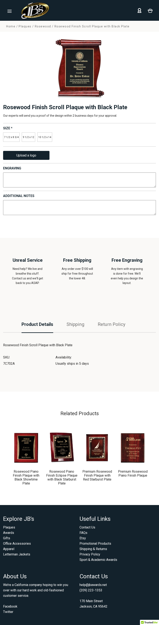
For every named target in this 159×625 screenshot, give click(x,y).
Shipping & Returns (93, 549)
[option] (79, 68)
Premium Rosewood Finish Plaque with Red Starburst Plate (97, 475)
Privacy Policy (90, 554)
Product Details (37, 324)
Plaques (9, 527)
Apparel (8, 549)
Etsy (83, 538)
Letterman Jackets (16, 554)
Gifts (6, 538)
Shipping (75, 324)
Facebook (10, 606)
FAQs (83, 533)
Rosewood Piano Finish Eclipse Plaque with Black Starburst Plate (61, 477)
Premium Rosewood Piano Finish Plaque (133, 473)
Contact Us (87, 527)
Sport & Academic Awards (98, 560)
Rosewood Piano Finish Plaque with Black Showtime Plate (26, 477)
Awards (8, 533)
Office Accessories (17, 543)
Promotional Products (95, 543)
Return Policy (111, 324)
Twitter (8, 612)
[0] (150, 10)
